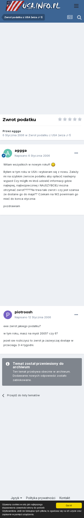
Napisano (32, 155)
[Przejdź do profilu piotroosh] (7, 314)
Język (15, 498)
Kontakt (64, 498)
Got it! (69, 505)
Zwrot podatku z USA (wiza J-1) (49, 135)
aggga (16, 131)
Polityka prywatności (40, 498)
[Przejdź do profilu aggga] (7, 153)
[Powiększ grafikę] (53, 164)
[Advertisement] (42, 70)
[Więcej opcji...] (76, 153)
